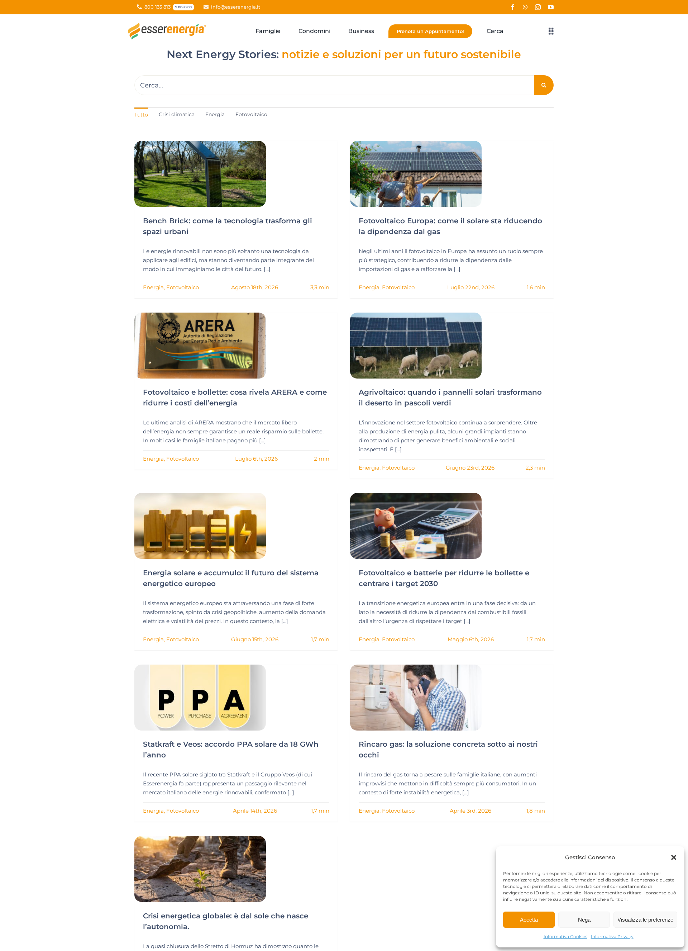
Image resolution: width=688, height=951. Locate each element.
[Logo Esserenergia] (169, 25)
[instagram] (538, 7)
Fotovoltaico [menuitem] (251, 114)
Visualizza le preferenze (645, 920)
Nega (584, 920)
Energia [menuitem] (215, 114)
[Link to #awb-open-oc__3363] (551, 31)
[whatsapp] (525, 7)
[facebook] (513, 7)
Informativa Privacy (612, 936)
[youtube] (551, 7)
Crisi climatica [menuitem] (177, 114)
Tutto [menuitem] (141, 114)
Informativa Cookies (565, 936)
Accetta (529, 920)
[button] (673, 857)
